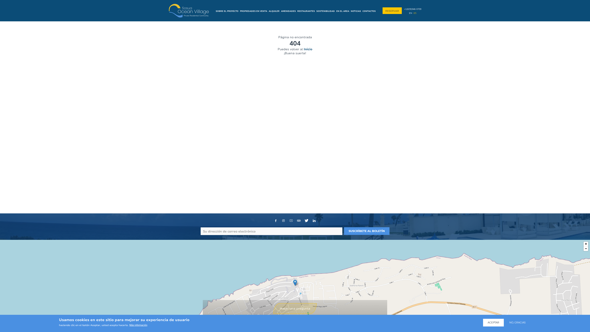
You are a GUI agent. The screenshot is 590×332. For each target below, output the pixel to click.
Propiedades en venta (253, 11)
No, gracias (517, 322)
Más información (138, 325)
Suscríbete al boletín (367, 231)
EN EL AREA (342, 11)
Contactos (369, 11)
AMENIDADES (288, 11)
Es (415, 13)
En (410, 13)
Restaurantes (306, 11)
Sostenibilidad (325, 11)
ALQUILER (274, 11)
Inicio (308, 49)
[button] (295, 283)
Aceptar (493, 322)
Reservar (392, 11)
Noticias (356, 11)
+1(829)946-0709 (412, 9)
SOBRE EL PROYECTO (227, 11)
